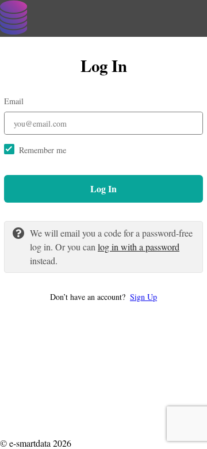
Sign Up (143, 296)
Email (14, 101)
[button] (103, 296)
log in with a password (138, 247)
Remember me (42, 149)
